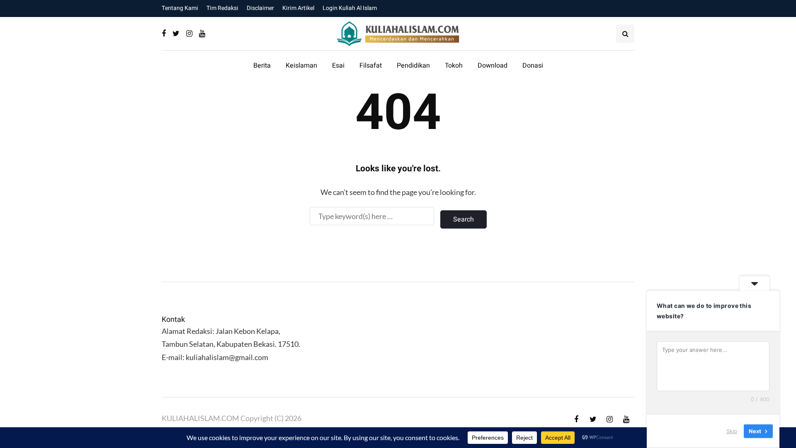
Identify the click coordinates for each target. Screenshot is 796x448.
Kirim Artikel (298, 8)
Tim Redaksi (222, 8)
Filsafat (370, 66)
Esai (338, 66)
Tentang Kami (180, 8)
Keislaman (301, 66)
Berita (262, 66)
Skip (731, 431)
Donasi (532, 66)
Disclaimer (260, 8)
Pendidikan (413, 66)
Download (492, 66)
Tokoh (454, 66)
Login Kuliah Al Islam (350, 8)
